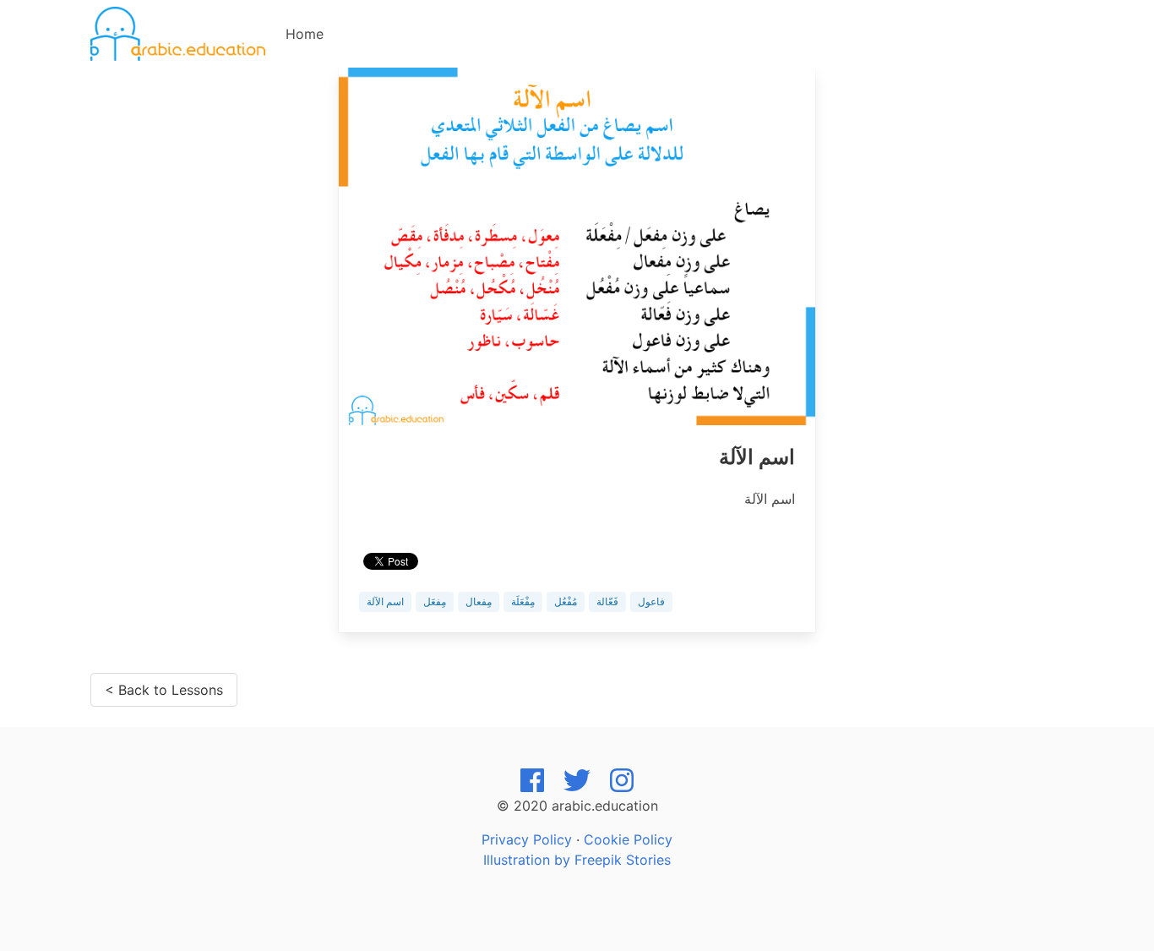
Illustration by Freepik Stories (577, 859)
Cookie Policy (628, 839)
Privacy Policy (527, 839)
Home (305, 33)
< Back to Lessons (164, 689)
